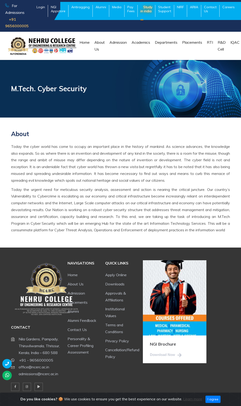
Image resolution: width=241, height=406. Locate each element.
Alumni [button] (101, 7)
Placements (192, 42)
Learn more (192, 399)
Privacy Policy (117, 341)
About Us (99, 45)
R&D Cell (222, 45)
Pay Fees (131, 9)
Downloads (115, 284)
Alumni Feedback (82, 320)
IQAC (235, 42)
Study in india (146, 9)
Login (40, 7)
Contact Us (210, 9)
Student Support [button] (164, 9)
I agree (213, 399)
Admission (118, 42)
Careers (228, 7)
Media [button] (116, 7)
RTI (210, 42)
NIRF (180, 7)
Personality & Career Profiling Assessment (80, 345)
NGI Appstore (58, 9)
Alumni (73, 311)
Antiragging (80, 7)
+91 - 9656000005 (35, 360)
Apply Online (116, 274)
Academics (141, 42)
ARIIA (194, 7)
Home (85, 42)
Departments (166, 42)
